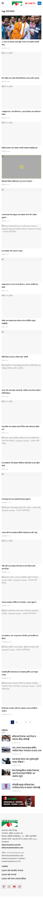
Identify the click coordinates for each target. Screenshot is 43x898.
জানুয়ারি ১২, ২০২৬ (6, 572)
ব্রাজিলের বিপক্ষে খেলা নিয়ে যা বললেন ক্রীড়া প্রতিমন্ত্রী (24, 738)
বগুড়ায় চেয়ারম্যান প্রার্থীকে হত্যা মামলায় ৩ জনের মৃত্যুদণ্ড (19, 602)
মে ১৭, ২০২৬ (5, 433)
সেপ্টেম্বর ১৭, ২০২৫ (7, 714)
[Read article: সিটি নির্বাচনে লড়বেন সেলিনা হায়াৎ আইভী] (21, 342)
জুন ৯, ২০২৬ (5, 290)
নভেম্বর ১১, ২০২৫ (6, 605)
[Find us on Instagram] (20, 887)
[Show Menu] (3, 3)
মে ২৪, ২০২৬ (5, 396)
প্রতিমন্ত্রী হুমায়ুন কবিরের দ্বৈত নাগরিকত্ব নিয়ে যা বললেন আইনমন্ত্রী (26, 786)
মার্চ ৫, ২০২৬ (5, 469)
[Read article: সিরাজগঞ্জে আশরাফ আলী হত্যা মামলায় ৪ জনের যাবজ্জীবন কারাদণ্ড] (21, 694)
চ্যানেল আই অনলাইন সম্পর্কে (12, 870)
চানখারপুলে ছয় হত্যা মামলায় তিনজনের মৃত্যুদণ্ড (16, 499)
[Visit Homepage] (17, 3)
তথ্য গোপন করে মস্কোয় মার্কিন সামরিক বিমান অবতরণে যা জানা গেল (26, 749)
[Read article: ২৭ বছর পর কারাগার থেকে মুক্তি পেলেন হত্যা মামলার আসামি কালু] (21, 27)
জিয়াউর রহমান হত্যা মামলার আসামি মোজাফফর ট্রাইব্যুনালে (19, 148)
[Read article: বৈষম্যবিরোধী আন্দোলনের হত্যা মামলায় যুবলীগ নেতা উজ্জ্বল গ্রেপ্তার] (21, 657)
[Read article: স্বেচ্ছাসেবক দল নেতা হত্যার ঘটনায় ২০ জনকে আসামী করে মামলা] (21, 270)
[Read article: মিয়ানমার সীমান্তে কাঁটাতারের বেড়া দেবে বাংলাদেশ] (21, 167)
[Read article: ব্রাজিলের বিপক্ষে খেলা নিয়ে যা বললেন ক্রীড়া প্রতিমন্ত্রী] (6, 738)
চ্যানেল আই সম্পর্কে (9, 874)
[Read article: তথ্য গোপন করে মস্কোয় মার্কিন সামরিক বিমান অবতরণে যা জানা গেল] (6, 749)
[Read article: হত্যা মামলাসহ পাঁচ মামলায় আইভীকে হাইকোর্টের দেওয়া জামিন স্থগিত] (21, 448)
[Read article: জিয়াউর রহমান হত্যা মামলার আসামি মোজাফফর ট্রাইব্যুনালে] (21, 133)
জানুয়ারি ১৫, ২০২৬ (7, 536)
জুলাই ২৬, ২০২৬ (6, 118)
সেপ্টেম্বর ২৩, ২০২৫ (7, 642)
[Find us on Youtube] (14, 887)
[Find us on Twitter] (9, 887)
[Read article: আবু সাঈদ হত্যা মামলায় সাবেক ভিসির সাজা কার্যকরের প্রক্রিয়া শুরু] (21, 412)
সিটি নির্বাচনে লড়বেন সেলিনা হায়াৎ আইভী (15, 357)
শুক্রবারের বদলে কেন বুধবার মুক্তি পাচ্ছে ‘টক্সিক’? (25, 761)
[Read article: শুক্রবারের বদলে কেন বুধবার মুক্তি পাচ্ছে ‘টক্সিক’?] (6, 761)
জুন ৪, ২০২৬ (5, 360)
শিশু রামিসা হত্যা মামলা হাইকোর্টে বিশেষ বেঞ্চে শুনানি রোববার (20, 78)
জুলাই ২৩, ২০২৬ (6, 151)
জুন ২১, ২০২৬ (6, 254)
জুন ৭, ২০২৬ (5, 327)
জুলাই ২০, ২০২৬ (6, 184)
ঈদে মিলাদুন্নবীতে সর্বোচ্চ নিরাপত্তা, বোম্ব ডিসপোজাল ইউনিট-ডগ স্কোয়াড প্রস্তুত (25, 773)
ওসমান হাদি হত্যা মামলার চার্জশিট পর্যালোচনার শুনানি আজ (19, 532)
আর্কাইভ (5, 866)
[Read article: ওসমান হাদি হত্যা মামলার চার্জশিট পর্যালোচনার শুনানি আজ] (21, 518)
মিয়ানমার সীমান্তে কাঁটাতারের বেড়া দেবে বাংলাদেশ (17, 181)
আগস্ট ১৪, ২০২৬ (6, 81)
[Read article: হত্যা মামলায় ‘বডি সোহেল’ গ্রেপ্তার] (21, 236)
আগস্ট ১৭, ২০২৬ (6, 48)
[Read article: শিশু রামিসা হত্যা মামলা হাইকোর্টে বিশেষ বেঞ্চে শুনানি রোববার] (21, 64)
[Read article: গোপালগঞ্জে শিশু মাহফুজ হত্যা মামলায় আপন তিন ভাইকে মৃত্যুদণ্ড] (21, 200)
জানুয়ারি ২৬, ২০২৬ (7, 502)
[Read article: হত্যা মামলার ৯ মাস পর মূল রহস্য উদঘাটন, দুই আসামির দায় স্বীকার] (21, 621)
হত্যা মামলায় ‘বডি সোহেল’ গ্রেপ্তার (12, 251)
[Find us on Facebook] (4, 887)
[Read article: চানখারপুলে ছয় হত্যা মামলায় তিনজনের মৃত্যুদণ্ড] (21, 485)
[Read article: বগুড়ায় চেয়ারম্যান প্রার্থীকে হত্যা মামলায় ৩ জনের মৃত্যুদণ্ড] (21, 588)
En (39, 3)
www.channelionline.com (13, 847)
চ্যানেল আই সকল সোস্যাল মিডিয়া (14, 878)
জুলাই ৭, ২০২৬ (6, 221)
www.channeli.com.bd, (11, 844)
